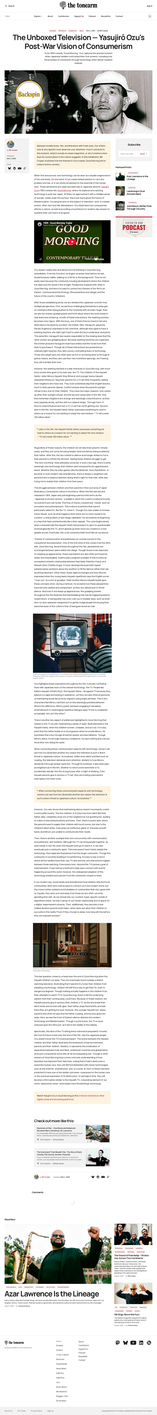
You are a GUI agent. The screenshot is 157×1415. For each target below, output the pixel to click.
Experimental (61, 1364)
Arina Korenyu (133, 1325)
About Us (8, 1411)
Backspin (53, 31)
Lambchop (131, 187)
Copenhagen (119, 1311)
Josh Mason (132, 202)
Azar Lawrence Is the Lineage (137, 178)
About (80, 1341)
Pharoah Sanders (63, 1287)
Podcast (81, 1352)
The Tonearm (147, 1411)
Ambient (59, 1345)
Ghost (137, 1411)
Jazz (20, 1287)
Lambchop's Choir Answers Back (136, 192)
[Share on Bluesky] (9, 168)
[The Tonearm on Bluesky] (125, 1342)
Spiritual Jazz (28, 1287)
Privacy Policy (36, 1411)
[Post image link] (120, 176)
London (137, 1311)
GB (116, 1307)
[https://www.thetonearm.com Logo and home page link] (78, 6)
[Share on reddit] (14, 168)
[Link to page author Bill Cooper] (10, 144)
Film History (62, 31)
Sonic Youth (141, 1252)
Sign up (50, 1411)
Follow (7, 16)
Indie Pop (60, 1373)
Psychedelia (129, 1248)
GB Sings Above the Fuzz (127, 1314)
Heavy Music (61, 1368)
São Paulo (131, 1252)
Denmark (129, 1311)
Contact (81, 1360)
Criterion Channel (87, 1095)
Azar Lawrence (133, 173)
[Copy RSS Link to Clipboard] (148, 1342)
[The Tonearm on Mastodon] (118, 1342)
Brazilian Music (120, 1252)
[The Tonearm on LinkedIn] (141, 1342)
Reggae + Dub (62, 1396)
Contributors (83, 1345)
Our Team (21, 1411)
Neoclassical (61, 1391)
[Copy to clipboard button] (24, 168)
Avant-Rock (123, 1307)
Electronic (60, 1359)
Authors (59, 1350)
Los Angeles (40, 1287)
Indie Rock (139, 1248)
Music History (61, 1387)
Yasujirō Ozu (73, 31)
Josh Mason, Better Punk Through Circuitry (139, 207)
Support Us (83, 1349)
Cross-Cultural (62, 1354)
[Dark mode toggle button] (149, 16)
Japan (81, 31)
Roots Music (61, 1400)
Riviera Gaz (118, 1248)
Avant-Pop (133, 1307)
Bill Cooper (103, 31)
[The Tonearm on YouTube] (133, 1342)
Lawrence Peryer (24, 1306)
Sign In (149, 6)
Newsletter (83, 1356)
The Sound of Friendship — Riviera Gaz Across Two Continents (131, 1257)
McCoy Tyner (51, 1287)
